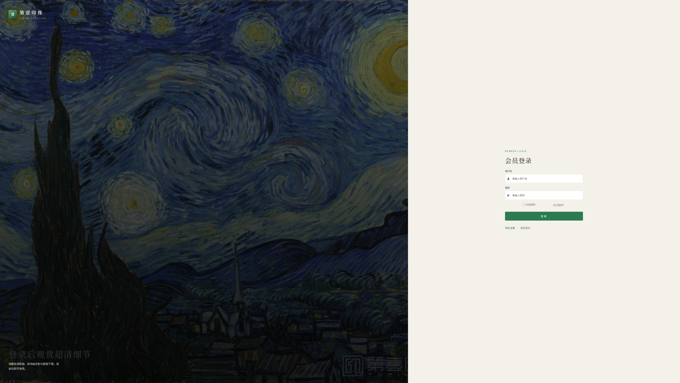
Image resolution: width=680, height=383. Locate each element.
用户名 (508, 171)
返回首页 (525, 228)
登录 (544, 216)
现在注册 (510, 228)
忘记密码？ (559, 205)
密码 (507, 187)
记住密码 (530, 204)
